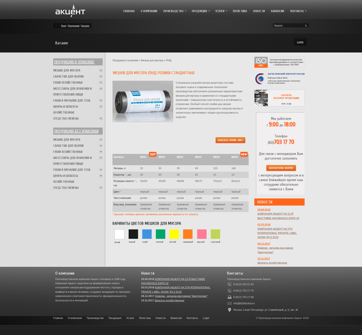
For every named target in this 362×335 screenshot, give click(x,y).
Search (306, 26)
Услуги (130, 318)
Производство (95, 318)
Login (300, 42)
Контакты (192, 318)
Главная (58, 318)
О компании (75, 318)
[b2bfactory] (70, 16)
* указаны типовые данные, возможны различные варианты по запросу (155, 214)
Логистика (145, 318)
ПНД (168, 60)
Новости (161, 318)
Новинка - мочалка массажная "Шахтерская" (181, 296)
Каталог (85, 25)
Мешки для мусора (152, 60)
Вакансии (176, 318)
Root (63, 25)
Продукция (73, 25)
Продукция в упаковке (74, 62)
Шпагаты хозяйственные (169, 300)
